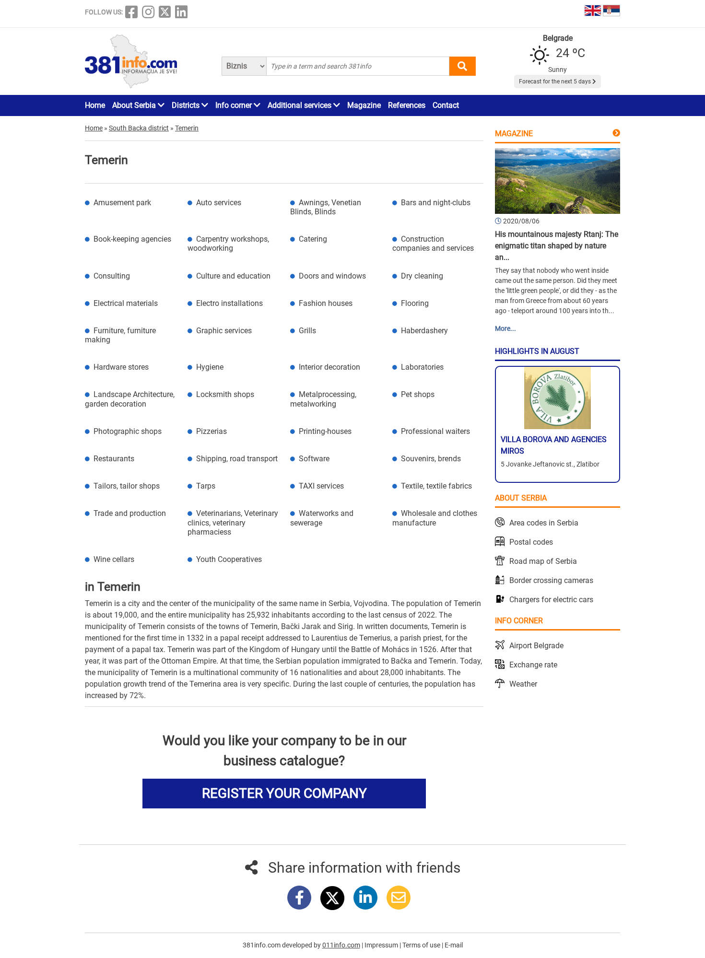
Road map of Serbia (543, 561)
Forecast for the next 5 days (555, 81)
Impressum (382, 945)
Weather (523, 684)
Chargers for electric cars (551, 599)
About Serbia (135, 105)
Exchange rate (533, 664)
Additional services (300, 105)
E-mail (454, 945)
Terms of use (422, 945)
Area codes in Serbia (543, 522)
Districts (186, 105)
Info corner (234, 105)
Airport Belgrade (536, 645)
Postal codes (531, 542)
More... (505, 328)
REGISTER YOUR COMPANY (284, 793)
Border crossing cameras (551, 580)
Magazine (364, 105)
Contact (446, 105)
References (406, 105)
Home (95, 105)
